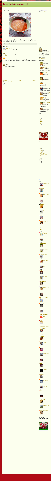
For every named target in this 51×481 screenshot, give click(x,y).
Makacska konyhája (42, 265)
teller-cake (41, 215)
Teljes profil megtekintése (42, 58)
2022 (40, 147)
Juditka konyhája (42, 232)
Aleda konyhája (42, 182)
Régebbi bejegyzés (34, 80)
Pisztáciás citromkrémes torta (45, 250)
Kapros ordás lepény (45, 107)
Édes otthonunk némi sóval (43, 243)
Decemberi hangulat (45, 394)
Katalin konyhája (42, 204)
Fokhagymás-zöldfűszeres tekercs (46, 287)
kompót (40, 122)
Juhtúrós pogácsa (45, 205)
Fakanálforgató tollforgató (43, 385)
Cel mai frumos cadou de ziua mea (46, 348)
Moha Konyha (41, 325)
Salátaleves (44, 238)
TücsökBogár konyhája (42, 328)
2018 (40, 160)
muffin (40, 124)
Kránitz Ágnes (7, 57)
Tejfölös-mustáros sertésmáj (43, 154)
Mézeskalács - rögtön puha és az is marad (46, 282)
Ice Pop (44, 199)
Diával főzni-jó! (42, 303)
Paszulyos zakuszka (45, 72)
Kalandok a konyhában (43, 281)
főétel (40, 119)
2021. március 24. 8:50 (10, 53)
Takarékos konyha (42, 188)
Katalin (6, 48)
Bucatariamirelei (42, 374)
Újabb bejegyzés (5, 80)
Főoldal (20, 80)
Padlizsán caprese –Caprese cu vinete (46, 184)
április (41, 151)
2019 (40, 159)
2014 (40, 164)
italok (40, 120)
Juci (5, 53)
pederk (29, 471)
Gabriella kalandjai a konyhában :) (44, 259)
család (40, 115)
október (41, 149)
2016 (40, 162)
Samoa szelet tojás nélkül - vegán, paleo (46, 353)
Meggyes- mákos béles (45, 221)
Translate (44, 11)
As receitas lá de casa (42, 399)
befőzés (40, 114)
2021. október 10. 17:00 (11, 57)
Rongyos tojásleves (42, 153)
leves (40, 123)
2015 (40, 163)
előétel (40, 118)
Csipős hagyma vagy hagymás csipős (46, 102)
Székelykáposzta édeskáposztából (45, 67)
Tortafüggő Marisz (42, 286)
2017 (40, 161)
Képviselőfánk (44, 342)
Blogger (34, 471)
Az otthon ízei (41, 199)
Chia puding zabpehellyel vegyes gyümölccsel (46, 216)
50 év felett (41, 368)
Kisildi (40, 248)
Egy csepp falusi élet (42, 404)
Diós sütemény (44, 309)
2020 (40, 158)
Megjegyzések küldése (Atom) (9, 81)
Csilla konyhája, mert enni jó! (43, 220)
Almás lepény (44, 97)
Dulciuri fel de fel (42, 226)
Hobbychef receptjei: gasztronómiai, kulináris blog (44, 314)
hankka (41, 270)
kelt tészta (41, 121)
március (42, 152)
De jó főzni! (41, 390)
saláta (40, 125)
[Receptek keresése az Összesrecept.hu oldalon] (42, 179)
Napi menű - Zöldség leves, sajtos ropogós (46, 277)
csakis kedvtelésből (42, 341)
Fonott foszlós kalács (45, 260)
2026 (40, 142)
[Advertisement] (44, 25)
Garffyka (41, 229)
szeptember (42, 150)
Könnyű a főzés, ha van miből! (15, 3)
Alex (43, 411)
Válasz (6, 50)
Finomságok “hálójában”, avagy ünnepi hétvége (44, 230)
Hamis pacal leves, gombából (46, 92)
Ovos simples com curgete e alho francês (46, 400)
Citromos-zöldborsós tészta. (46, 210)
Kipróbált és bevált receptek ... (43, 254)
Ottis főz (41, 333)
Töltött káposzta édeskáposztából (45, 87)
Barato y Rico (41, 320)
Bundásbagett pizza (42, 155)
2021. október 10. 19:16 (10, 64)
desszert (41, 116)
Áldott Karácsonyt (45, 369)
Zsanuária (41, 292)
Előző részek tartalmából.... (46, 358)
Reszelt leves (44, 82)
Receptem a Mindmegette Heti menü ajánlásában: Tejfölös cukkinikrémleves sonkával (46, 316)
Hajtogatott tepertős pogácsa (45, 266)
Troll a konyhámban (42, 352)
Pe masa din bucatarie (42, 347)
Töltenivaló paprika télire (46, 77)
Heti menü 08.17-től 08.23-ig (46, 194)
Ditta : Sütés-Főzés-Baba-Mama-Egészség (44, 298)
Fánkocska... (44, 292)
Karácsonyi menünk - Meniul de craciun (45, 386)
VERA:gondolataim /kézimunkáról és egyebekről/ (44, 410)
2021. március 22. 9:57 (9, 48)
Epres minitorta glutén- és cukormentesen (44, 326)
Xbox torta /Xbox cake (45, 380)
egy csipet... (41, 363)
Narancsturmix (44, 271)
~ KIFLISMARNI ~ (45, 233)
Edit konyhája (41, 379)
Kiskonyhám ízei (42, 336)
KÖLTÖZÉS (41, 334)
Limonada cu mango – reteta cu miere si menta (44, 227)
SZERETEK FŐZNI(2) (42, 193)
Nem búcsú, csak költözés (46, 405)
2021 (40, 148)
